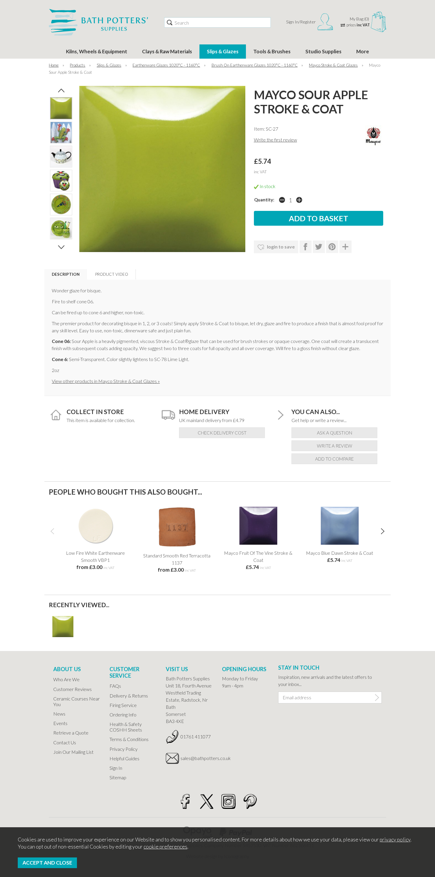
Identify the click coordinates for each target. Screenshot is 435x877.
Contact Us (64, 742)
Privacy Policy (123, 749)
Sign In (115, 768)
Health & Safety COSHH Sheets (125, 726)
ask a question (334, 432)
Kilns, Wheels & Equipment (96, 51)
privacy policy (395, 839)
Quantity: (264, 199)
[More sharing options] (345, 247)
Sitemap (117, 777)
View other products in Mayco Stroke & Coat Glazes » (106, 381)
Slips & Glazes (223, 51)
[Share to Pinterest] (332, 247)
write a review (334, 445)
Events (60, 723)
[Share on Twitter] (319, 247)
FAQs (115, 686)
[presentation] (52, 531)
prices (358, 25)
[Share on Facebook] (305, 247)
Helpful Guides (124, 758)
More (362, 51)
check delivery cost (222, 432)
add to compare (334, 458)
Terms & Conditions (129, 739)
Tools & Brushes (272, 51)
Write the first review (275, 139)
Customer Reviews (72, 689)
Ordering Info (122, 714)
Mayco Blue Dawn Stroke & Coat (339, 553)
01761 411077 (196, 736)
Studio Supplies (323, 51)
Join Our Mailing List (73, 752)
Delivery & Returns (128, 695)
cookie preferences (165, 847)
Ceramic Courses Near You (76, 701)
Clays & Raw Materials (167, 51)
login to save (280, 246)
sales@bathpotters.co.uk (197, 758)
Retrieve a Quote (70, 732)
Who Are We (66, 679)
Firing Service (123, 705)
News (59, 713)
